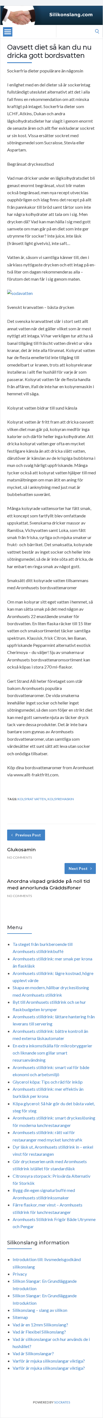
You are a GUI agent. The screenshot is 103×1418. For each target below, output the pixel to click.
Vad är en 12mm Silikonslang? (40, 1324)
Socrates (62, 1402)
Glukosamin (21, 849)
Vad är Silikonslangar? (33, 1353)
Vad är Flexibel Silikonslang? (39, 1331)
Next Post (78, 868)
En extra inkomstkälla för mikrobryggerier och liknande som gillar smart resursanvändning (52, 1053)
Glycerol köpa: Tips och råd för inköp (48, 1081)
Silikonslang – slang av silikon (40, 1310)
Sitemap (20, 1317)
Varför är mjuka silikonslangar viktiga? (49, 1360)
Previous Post (28, 835)
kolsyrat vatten (32, 799)
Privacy (20, 1273)
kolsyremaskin (61, 799)
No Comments (19, 857)
